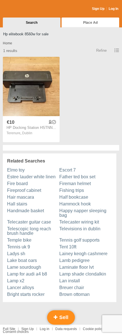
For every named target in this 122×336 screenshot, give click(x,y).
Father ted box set (77, 176)
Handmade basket (25, 210)
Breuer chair (71, 287)
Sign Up (98, 9)
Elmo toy (16, 170)
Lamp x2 (15, 280)
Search (31, 23)
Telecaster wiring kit (79, 222)
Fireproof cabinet (24, 190)
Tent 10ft (67, 246)
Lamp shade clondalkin (82, 274)
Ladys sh (16, 253)
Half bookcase (73, 197)
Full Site (9, 329)
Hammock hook (75, 203)
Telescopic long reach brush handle (29, 231)
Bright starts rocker (26, 294)
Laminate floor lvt (76, 267)
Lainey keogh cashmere (83, 253)
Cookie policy (93, 329)
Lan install (69, 280)
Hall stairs (17, 203)
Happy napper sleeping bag (82, 213)
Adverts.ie (25, 9)
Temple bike (19, 240)
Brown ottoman (74, 294)
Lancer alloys (20, 287)
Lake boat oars (22, 260)
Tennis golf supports (79, 240)
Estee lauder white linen (31, 176)
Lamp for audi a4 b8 (27, 274)
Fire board (17, 183)
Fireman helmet (75, 183)
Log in (44, 329)
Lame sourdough (24, 267)
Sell (63, 317)
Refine (101, 50)
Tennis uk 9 (18, 246)
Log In (113, 9)
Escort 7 (67, 170)
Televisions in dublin (79, 228)
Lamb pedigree (74, 260)
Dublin (27, 133)
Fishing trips (71, 190)
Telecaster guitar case (29, 222)
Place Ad (90, 23)
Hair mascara (20, 197)
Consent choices (16, 332)
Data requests (66, 329)
